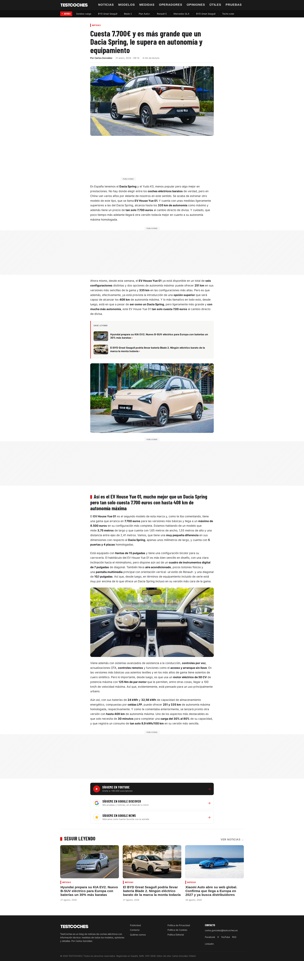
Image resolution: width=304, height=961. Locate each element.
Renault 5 (162, 13)
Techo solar (228, 13)
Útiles (215, 4)
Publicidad (135, 925)
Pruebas (234, 4)
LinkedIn (209, 943)
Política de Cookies (177, 930)
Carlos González (103, 58)
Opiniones (196, 4)
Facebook (210, 937)
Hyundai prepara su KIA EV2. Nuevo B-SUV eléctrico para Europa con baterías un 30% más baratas (89, 891)
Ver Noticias (232, 839)
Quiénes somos (138, 934)
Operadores (170, 4)
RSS (234, 937)
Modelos (126, 4)
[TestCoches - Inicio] (74, 5)
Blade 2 (128, 13)
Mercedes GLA (181, 13)
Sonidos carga (83, 13)
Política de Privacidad (179, 925)
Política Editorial (176, 934)
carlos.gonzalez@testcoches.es (221, 930)
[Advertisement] (159, 160)
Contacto (134, 930)
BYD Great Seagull (107, 13)
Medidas (147, 4)
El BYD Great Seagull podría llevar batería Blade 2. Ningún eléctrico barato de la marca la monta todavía (152, 891)
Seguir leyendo (79, 838)
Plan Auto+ (144, 13)
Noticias (106, 4)
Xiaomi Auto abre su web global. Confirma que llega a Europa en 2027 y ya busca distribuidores (211, 891)
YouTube (225, 937)
